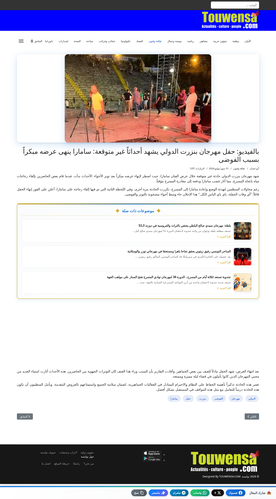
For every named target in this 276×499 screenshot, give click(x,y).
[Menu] (21, 41)
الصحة (77, 41)
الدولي (252, 398)
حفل (188, 398)
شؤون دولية (87, 452)
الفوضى (218, 398)
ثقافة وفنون (155, 41)
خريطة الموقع (61, 463)
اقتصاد (139, 41)
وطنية (235, 41)
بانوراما (49, 41)
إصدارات (63, 41)
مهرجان (236, 398)
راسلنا (76, 463)
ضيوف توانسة (48, 452)
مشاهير (204, 41)
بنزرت (202, 398)
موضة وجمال (174, 41)
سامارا (174, 398)
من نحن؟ (89, 463)
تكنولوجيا (125, 41)
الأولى (247, 41)
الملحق (38, 41)
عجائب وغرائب (107, 41)
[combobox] (235, 5)
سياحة (89, 41)
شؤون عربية (220, 41)
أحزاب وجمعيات (68, 452)
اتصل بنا (46, 463)
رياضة (190, 41)
